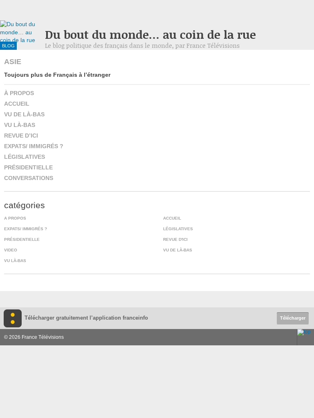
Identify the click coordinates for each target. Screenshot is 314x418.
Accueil (16, 103)
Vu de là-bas (24, 114)
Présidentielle (28, 167)
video (10, 250)
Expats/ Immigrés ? (33, 146)
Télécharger (292, 318)
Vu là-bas (19, 125)
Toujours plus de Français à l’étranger (57, 74)
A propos (15, 218)
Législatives (24, 156)
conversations (28, 178)
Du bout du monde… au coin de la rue (150, 34)
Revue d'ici (175, 239)
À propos (19, 93)
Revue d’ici (21, 135)
